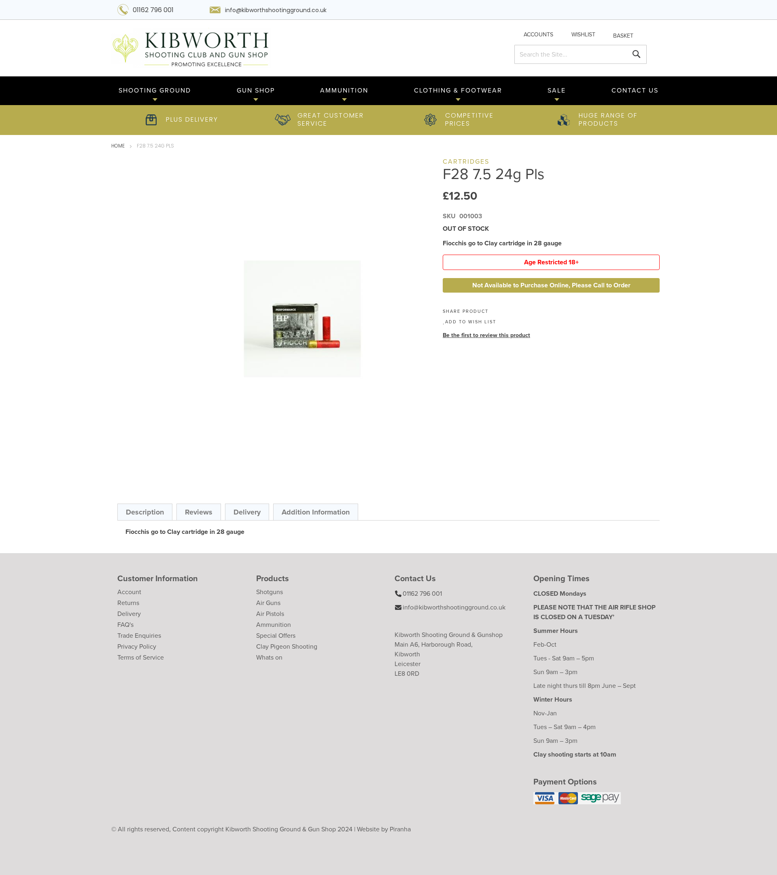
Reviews (198, 512)
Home (118, 146)
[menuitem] (154, 90)
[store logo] (294, 48)
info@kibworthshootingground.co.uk (276, 11)
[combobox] (580, 54)
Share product (465, 311)
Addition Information (316, 512)
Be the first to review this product (486, 335)
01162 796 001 (153, 10)
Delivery (247, 512)
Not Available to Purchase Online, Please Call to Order (551, 285)
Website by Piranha (384, 829)
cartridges (466, 161)
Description (145, 512)
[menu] (388, 90)
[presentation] (144, 512)
